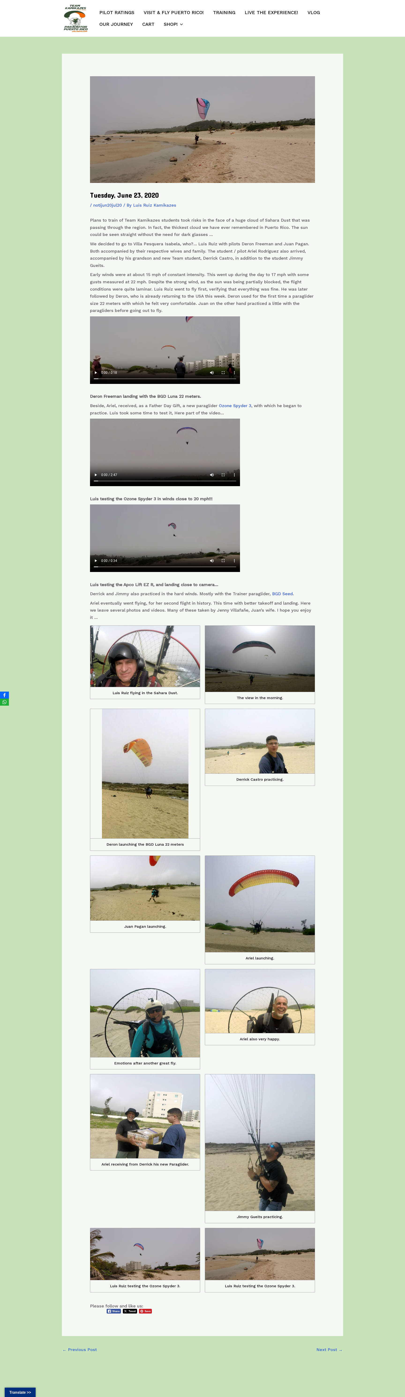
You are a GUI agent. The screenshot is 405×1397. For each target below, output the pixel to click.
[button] (180, 24)
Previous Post (79, 1349)
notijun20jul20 (107, 205)
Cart (148, 24)
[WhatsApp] (4, 702)
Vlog (314, 12)
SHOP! (171, 24)
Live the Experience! (271, 12)
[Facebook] (4, 695)
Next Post (329, 1349)
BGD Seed (282, 593)
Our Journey (116, 24)
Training (224, 12)
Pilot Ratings (116, 12)
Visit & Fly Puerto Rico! (174, 12)
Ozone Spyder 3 (235, 405)
